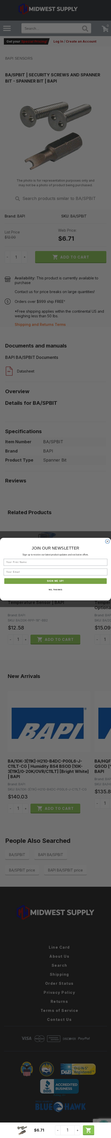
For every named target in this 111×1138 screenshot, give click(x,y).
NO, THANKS (55, 589)
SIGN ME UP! (55, 581)
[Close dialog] (107, 541)
